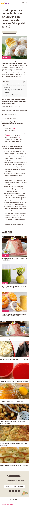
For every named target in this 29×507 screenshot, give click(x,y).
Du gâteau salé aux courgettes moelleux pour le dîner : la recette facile (14, 444)
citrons (8, 135)
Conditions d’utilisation (7, 504)
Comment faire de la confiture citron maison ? (12, 401)
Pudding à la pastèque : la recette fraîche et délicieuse (14, 381)
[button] (23, 2)
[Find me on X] (13, 491)
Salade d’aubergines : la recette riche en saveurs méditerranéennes (12, 422)
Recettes (6, 57)
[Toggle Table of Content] (24, 81)
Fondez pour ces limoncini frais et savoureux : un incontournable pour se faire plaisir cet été (14, 85)
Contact (4, 502)
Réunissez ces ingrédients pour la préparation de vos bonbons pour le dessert (14, 91)
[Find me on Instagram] (16, 491)
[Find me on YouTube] (19, 491)
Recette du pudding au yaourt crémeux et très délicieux (14, 259)
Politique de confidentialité (14, 502)
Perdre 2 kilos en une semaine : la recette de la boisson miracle (14, 287)
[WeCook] (5, 2)
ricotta (13, 128)
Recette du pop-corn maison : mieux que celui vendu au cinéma (14, 360)
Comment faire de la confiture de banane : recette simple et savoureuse (14, 315)
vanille (20, 137)
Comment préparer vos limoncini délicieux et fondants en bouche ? (14, 94)
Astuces (4, 283)
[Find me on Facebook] (10, 491)
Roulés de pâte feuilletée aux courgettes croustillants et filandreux (14, 466)
